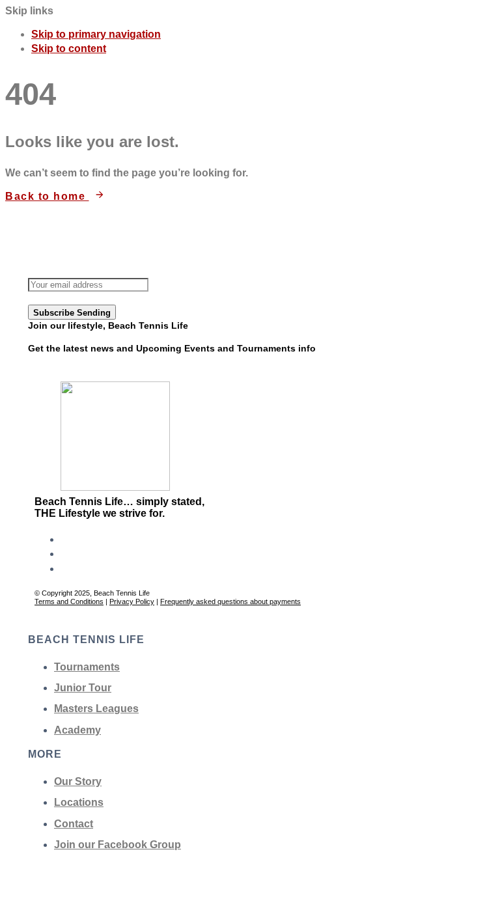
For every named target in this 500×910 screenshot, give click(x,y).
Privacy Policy (131, 601)
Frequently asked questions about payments (230, 601)
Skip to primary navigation (96, 34)
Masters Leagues (96, 708)
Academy (77, 730)
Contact (73, 823)
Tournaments (87, 666)
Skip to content (68, 48)
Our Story (78, 781)
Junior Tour (82, 687)
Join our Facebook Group (117, 844)
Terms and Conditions (69, 601)
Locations (79, 802)
